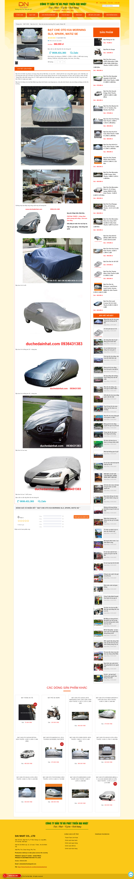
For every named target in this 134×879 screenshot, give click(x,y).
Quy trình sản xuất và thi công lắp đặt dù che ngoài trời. (111, 665)
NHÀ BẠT (79, 15)
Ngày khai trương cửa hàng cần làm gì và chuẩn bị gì (111, 520)
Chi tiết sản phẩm (24, 69)
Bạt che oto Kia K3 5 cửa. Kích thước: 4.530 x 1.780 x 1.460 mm (111, 133)
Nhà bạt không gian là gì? (111, 451)
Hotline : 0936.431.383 (63, 10)
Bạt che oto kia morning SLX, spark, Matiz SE (52, 24)
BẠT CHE (32, 15)
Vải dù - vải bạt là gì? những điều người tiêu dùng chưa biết (110, 676)
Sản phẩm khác (112, 15)
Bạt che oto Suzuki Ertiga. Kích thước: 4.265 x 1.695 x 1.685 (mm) (27, 739)
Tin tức (110, 2)
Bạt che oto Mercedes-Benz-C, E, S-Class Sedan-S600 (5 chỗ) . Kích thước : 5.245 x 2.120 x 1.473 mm (105, 191)
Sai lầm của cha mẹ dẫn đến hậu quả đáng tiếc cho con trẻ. (111, 609)
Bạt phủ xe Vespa (109, 49)
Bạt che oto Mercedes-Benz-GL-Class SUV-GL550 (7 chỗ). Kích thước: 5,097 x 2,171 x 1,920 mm (105, 223)
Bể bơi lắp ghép (94, 15)
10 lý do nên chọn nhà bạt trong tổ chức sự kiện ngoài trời (111, 486)
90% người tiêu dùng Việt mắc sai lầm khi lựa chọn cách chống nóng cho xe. (111, 642)
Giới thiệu (103, 2)
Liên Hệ (117, 2)
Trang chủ (19, 24)
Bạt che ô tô (34, 24)
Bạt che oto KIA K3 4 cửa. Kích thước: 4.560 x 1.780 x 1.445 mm (111, 146)
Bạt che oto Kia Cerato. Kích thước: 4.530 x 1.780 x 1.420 (111, 250)
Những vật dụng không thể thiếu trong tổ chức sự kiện (111, 509)
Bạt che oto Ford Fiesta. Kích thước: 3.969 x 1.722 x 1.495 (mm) (111, 121)
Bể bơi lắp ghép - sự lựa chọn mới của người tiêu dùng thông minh (111, 631)
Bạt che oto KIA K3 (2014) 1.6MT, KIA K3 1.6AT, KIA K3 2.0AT (109, 237)
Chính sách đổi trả (70, 845)
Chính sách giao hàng (71, 843)
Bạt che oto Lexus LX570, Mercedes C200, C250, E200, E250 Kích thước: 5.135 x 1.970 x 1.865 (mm (105, 63)
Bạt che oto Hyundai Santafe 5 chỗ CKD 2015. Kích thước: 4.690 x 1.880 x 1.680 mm (107, 699)
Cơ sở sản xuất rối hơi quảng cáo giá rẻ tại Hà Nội (110, 553)
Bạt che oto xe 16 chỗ (110, 261)
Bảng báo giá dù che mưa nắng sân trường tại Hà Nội (111, 321)
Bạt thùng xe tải (108, 39)
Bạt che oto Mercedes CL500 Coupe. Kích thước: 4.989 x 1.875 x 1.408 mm (80, 779)
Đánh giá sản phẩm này (81, 517)
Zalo (75, 52)
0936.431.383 (58, 52)
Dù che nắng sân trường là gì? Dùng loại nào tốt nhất (111, 377)
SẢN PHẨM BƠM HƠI (48, 15)
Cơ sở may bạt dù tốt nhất (111, 563)
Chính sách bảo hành (71, 840)
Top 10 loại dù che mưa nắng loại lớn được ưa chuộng (110, 408)
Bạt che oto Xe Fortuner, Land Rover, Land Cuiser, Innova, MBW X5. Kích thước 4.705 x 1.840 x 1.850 (105, 288)
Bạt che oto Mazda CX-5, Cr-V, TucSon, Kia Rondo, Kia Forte (111, 108)
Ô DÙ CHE (19, 15)
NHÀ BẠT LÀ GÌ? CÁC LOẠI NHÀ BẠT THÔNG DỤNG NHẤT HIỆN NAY (110, 475)
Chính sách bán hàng (71, 848)
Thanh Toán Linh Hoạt (71, 837)
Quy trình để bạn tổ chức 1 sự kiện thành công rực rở (111, 497)
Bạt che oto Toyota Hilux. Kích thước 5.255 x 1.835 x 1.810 (111, 273)
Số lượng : (51, 62)
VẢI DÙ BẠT (65, 15)
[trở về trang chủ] (24, 6)
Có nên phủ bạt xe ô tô (110, 328)
